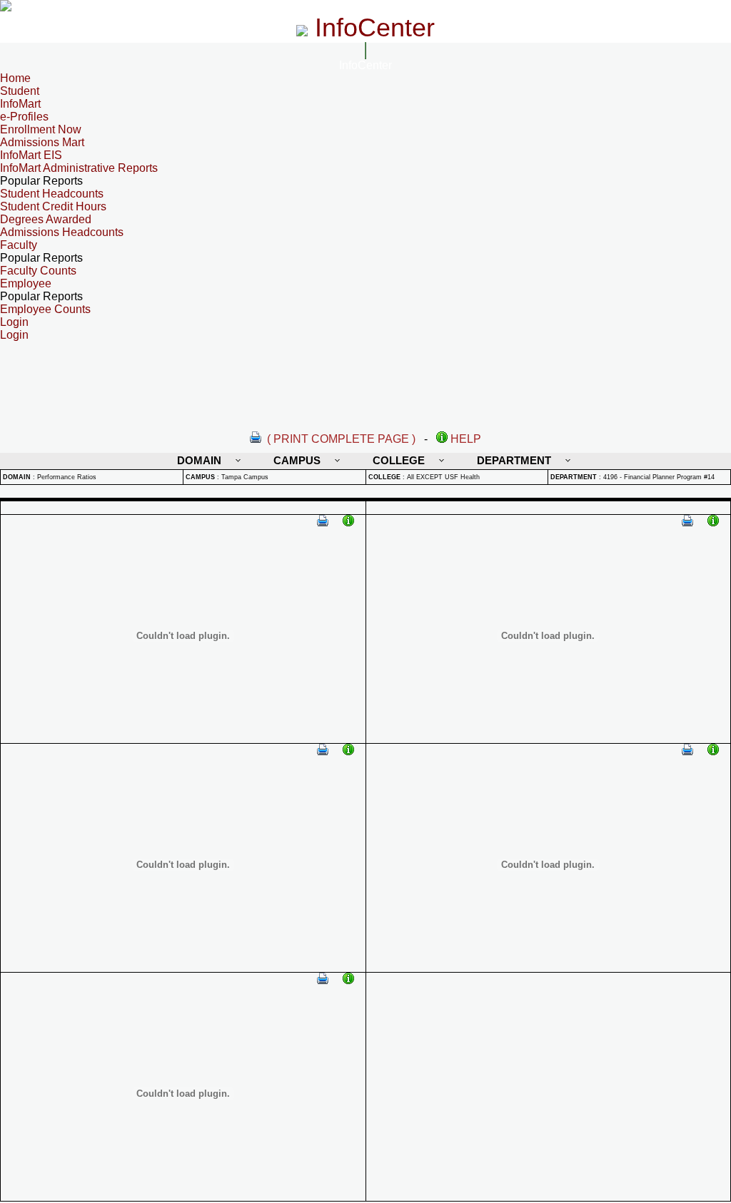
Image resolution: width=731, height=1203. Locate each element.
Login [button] (14, 322)
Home (15, 78)
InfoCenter (365, 65)
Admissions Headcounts (61, 232)
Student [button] (19, 91)
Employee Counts (45, 309)
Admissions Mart (42, 142)
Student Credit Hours (53, 206)
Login (14, 335)
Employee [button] (25, 283)
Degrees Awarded (45, 219)
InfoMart (20, 104)
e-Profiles (24, 117)
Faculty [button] (18, 245)
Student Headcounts (52, 194)
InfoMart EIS (31, 155)
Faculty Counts (38, 271)
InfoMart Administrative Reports (79, 168)
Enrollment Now (40, 129)
